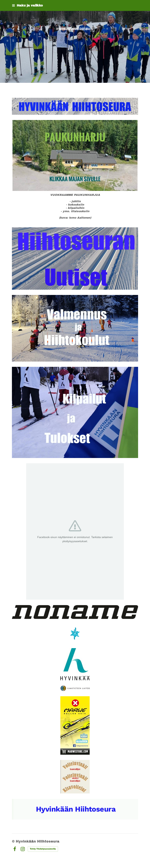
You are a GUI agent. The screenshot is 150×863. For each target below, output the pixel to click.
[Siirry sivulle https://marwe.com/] (75, 725)
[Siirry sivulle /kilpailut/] (75, 412)
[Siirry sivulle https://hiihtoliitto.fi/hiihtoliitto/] (75, 633)
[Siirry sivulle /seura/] (75, 106)
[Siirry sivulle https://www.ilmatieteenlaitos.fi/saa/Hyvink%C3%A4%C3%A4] (75, 688)
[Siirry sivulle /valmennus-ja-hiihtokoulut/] (75, 328)
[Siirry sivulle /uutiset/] (75, 258)
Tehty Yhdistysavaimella (43, 849)
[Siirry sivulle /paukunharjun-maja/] (75, 155)
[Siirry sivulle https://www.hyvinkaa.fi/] (75, 664)
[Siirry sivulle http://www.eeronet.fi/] (75, 776)
